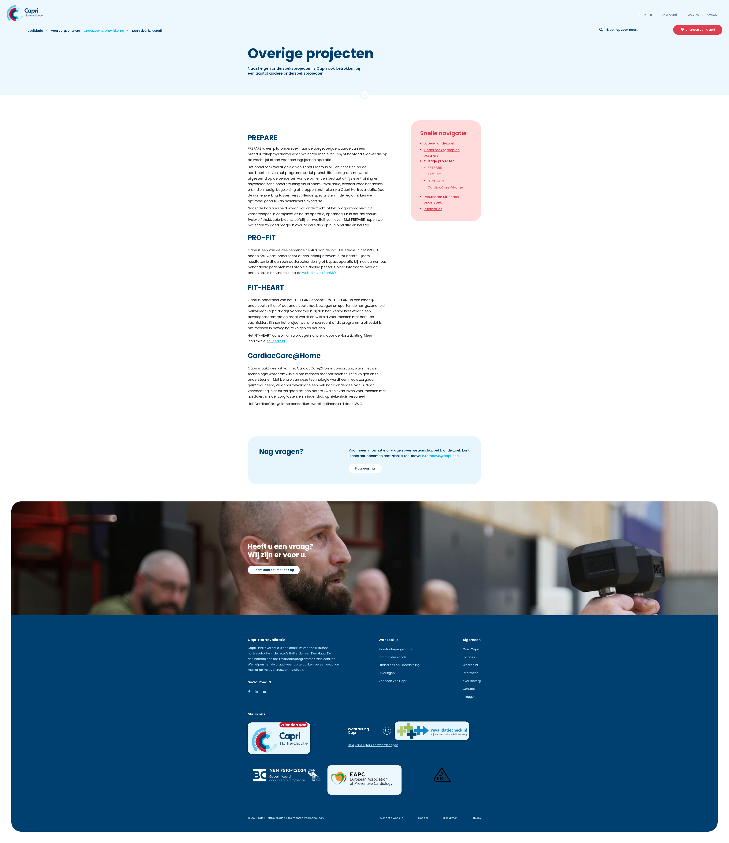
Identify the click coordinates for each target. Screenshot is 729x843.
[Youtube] (651, 15)
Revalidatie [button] (34, 30)
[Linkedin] (645, 15)
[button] (678, 15)
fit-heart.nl (276, 341)
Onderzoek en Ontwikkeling (399, 665)
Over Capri (669, 15)
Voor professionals (392, 657)
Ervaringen (387, 673)
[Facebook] (639, 15)
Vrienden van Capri (393, 681)
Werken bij (470, 665)
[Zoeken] (601, 30)
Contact (713, 15)
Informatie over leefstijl (472, 677)
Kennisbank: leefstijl (147, 30)
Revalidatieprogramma (396, 649)
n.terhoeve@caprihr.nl (440, 455)
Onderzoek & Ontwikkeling (104, 30)
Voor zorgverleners (65, 30)
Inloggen (469, 697)
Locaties (693, 15)
